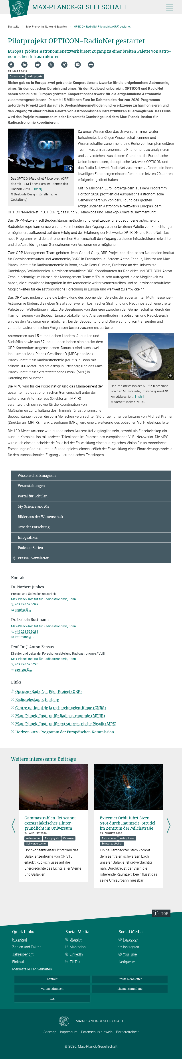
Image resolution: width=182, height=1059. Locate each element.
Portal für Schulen (32, 496)
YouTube (130, 954)
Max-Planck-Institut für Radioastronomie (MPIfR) (60, 715)
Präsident (19, 939)
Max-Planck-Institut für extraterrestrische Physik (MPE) (65, 723)
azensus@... (23, 669)
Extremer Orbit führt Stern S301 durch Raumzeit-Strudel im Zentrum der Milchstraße (127, 823)
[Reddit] (37, 64)
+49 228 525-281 (26, 631)
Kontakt (52, 979)
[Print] (91, 64)
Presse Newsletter (130, 979)
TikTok (75, 962)
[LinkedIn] (24, 64)
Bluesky (76, 939)
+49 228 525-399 (26, 604)
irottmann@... (24, 637)
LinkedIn (76, 954)
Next (168, 826)
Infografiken (28, 537)
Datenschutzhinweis (97, 1032)
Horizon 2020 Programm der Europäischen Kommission (64, 732)
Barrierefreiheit (127, 1032)
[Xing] (64, 64)
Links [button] (16, 682)
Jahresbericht (23, 954)
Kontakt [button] (18, 578)
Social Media (77, 932)
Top (164, 913)
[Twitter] (51, 64)
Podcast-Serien (30, 548)
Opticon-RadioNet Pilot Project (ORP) (48, 691)
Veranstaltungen (31, 486)
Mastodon (78, 947)
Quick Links (23, 932)
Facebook (130, 939)
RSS (52, 998)
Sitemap (50, 1032)
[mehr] (38, 189)
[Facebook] (11, 64)
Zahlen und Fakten (27, 947)
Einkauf (18, 962)
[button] (70, 168)
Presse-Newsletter (33, 558)
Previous (13, 826)
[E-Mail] (77, 64)
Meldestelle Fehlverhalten (32, 969)
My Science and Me (33, 506)
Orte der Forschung (33, 527)
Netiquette (127, 962)
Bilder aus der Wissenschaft (40, 517)
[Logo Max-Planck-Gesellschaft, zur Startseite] (81, 9)
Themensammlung (129, 988)
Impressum (68, 1032)
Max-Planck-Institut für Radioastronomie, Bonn (43, 599)
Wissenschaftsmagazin (37, 475)
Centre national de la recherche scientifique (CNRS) (60, 707)
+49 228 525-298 (26, 664)
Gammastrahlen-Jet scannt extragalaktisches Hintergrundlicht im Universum (50, 823)
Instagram (131, 947)
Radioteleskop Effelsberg (37, 699)
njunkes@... (23, 609)
